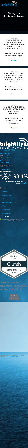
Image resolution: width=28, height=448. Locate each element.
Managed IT (5, 191)
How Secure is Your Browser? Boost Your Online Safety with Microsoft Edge (14, 44)
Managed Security (7, 195)
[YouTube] (8, 216)
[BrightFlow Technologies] (9, 4)
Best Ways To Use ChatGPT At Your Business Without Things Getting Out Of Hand (14, 78)
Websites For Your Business (9, 199)
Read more (14, 60)
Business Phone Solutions (9, 202)
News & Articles (6, 209)
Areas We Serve (6, 213)
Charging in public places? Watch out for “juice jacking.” (14, 110)
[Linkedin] (3, 216)
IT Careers (4, 206)
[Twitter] (6, 216)
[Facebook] (1, 216)
